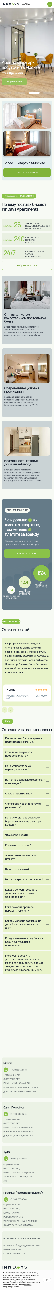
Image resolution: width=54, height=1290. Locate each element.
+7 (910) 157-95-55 (19, 1158)
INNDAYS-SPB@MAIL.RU (22, 1127)
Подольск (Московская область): (23, 1193)
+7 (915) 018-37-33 (19, 1070)
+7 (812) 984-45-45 (11, 1119)
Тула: (6, 1152)
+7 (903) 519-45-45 (18, 1114)
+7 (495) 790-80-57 (11, 1204)
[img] (49, 4)
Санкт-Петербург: (14, 1107)
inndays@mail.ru (20, 1083)
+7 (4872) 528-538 (11, 1164)
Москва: (8, 1063)
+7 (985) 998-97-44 (18, 1199)
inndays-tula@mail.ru (23, 1172)
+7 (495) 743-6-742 (11, 1075)
